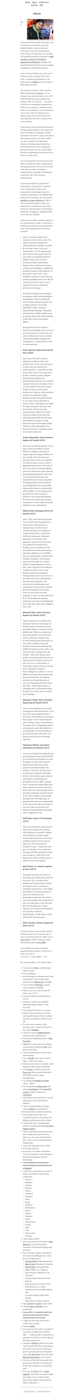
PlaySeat (35, 1343)
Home (27, 2)
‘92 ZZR (31, 1058)
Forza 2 (28, 1168)
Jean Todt (36, 1354)
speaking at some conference (32, 200)
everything (33, 1089)
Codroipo (39, 985)
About (34, 2)
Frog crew (27, 1072)
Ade (45, 1047)
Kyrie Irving (30, 1264)
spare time (24, 940)
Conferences (44, 2)
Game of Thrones (36, 1306)
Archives (34, 5)
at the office (41, 942)
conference (27, 1095)
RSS (41, 5)
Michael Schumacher (31, 1357)
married (30, 1303)
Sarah (38, 1303)
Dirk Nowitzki (31, 1261)
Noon (40, 93)
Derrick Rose (30, 1267)
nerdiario (32, 1109)
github (35, 82)
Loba (36, 1371)
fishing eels (38, 982)
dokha (32, 1326)
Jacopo (30, 1069)
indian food (42, 1086)
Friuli (36, 968)
